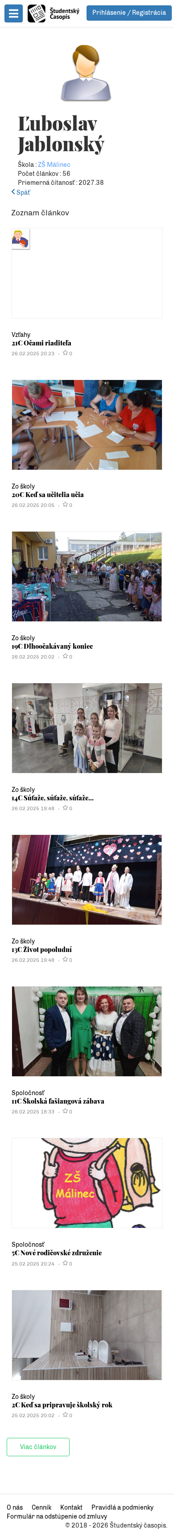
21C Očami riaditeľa (41, 342)
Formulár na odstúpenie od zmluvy (57, 1516)
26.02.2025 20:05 (33, 505)
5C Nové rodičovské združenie (57, 1252)
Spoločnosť (28, 1093)
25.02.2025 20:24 (33, 1264)
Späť (22, 192)
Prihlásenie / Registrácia (129, 13)
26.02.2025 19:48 (33, 808)
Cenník (41, 1507)
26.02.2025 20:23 (33, 353)
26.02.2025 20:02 (33, 657)
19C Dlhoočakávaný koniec (52, 646)
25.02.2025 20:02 (33, 1415)
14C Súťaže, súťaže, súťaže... (53, 797)
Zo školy (23, 486)
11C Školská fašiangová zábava (58, 1100)
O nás (15, 1507)
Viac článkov (38, 1447)
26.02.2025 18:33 (33, 1112)
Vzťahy (21, 335)
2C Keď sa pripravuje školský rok (62, 1404)
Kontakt (71, 1507)
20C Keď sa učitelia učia (48, 494)
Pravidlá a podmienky (122, 1507)
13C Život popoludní (42, 949)
